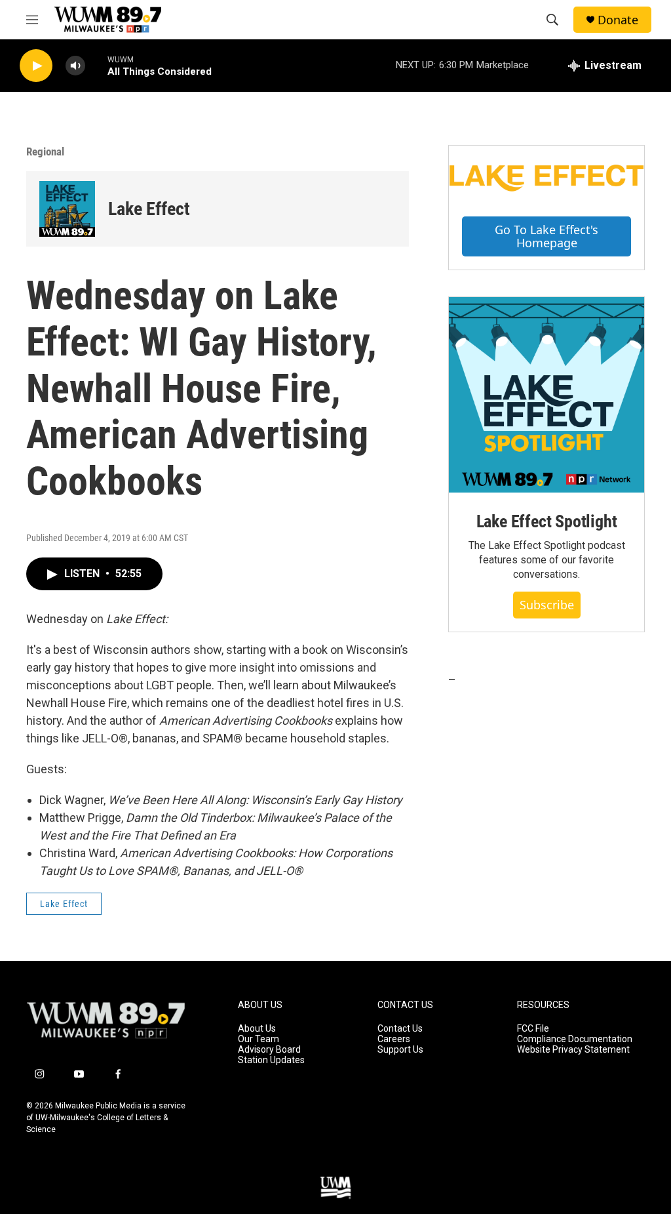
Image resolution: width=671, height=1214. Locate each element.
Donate (618, 20)
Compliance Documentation (574, 1039)
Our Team (258, 1039)
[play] (36, 65)
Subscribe (547, 605)
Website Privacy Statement (573, 1050)
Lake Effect (149, 209)
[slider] (96, 65)
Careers (393, 1039)
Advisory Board (269, 1050)
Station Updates (271, 1060)
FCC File (533, 1029)
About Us (257, 1029)
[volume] (75, 66)
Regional (45, 151)
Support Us (400, 1050)
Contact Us (400, 1029)
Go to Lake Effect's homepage (546, 236)
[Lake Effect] (67, 209)
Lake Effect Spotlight (546, 521)
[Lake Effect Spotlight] (546, 395)
